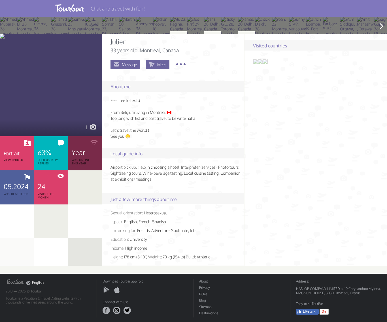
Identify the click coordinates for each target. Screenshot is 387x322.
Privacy (204, 287)
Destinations (208, 313)
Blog (202, 300)
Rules (203, 294)
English (38, 283)
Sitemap (205, 307)
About (203, 281)
